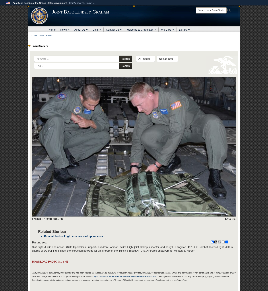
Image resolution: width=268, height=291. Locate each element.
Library (183, 29)
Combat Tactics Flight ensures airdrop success (73, 236)
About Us (79, 29)
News (63, 29)
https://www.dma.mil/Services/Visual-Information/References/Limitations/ (125, 276)
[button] (82, 3)
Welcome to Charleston (140, 29)
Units (95, 29)
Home (52, 29)
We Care (166, 29)
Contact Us (112, 29)
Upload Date (166, 58)
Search (126, 58)
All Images (144, 58)
